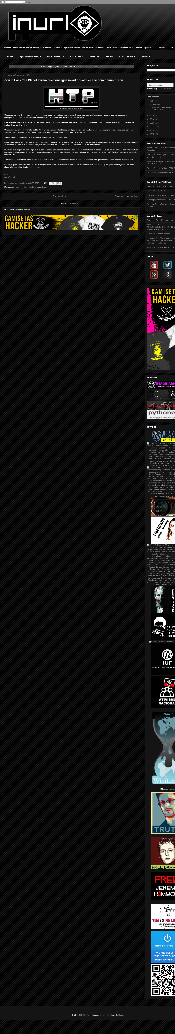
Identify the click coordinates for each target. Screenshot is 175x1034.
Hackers (32, 187)
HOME (10, 56)
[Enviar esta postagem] (45, 183)
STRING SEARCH (127, 56)
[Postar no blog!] (52, 183)
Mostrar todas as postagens (90, 66)
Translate (167, 88)
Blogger (121, 1015)
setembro (156, 104)
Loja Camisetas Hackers (30, 56)
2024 (152, 101)
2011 (152, 130)
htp (38, 187)
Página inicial (59, 196)
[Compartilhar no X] (55, 183)
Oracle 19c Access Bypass (158, 234)
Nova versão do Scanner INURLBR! (162, 108)
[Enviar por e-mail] (50, 183)
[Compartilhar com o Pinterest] (60, 183)
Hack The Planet (21, 187)
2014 (152, 119)
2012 (152, 127)
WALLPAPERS (76, 56)
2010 (152, 134)
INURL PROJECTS (55, 56)
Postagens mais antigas (126, 196)
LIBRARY (109, 56)
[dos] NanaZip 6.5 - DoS (157, 191)
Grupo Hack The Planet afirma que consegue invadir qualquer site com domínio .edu (63, 80)
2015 (152, 115)
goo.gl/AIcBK (9, 177)
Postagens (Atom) (75, 203)
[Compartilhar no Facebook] (57, 183)
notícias (43, 187)
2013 (152, 123)
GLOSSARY (94, 56)
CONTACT (145, 56)
